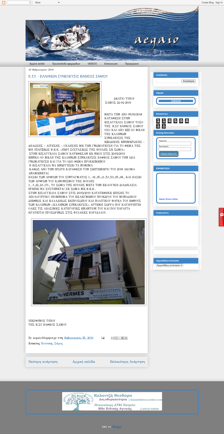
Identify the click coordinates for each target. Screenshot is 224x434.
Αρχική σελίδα (37, 63)
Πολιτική (46, 343)
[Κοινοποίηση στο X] (119, 338)
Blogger (117, 426)
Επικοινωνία (110, 63)
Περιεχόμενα (132, 63)
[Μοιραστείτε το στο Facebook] (122, 338)
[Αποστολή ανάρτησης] (103, 337)
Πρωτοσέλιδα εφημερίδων (66, 63)
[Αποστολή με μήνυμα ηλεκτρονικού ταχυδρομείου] (112, 338)
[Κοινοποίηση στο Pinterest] (126, 338)
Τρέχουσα (162, 141)
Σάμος (58, 343)
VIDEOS (92, 63)
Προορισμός (164, 146)
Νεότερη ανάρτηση (43, 362)
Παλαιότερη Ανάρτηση (127, 362)
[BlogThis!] (116, 338)
